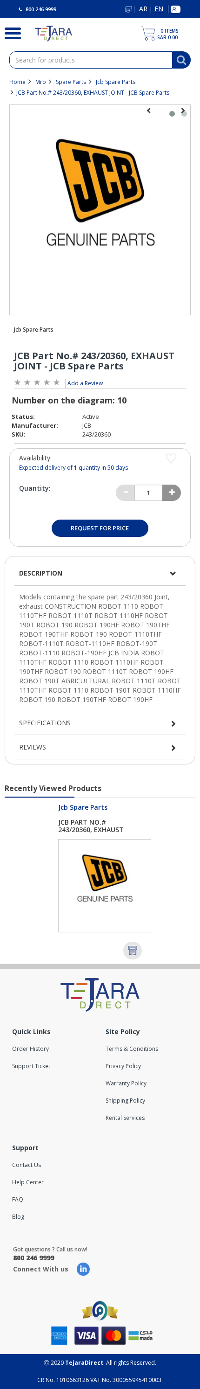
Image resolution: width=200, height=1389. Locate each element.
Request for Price (100, 528)
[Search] (10, 32)
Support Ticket (31, 1066)
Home (17, 82)
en (158, 9)
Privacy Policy (123, 1066)
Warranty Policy (126, 1083)
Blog (18, 1217)
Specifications (45, 722)
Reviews (32, 747)
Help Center (28, 1182)
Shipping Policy (125, 1100)
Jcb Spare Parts (115, 82)
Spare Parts (71, 82)
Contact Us (26, 1165)
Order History (30, 1049)
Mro (40, 82)
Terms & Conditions (132, 1049)
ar (143, 9)
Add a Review (85, 383)
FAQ (17, 1199)
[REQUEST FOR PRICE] (132, 950)
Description (40, 573)
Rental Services (125, 1118)
